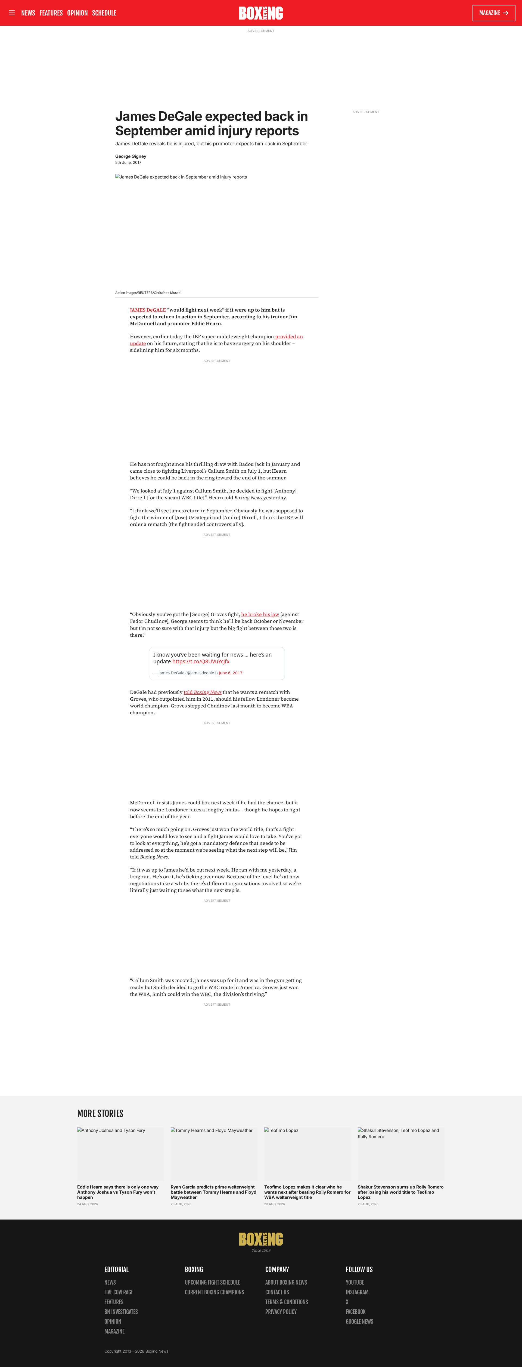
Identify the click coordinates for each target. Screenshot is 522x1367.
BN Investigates (121, 1311)
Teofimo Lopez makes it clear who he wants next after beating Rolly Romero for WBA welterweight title (307, 1192)
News (28, 13)
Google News (359, 1321)
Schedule (104, 13)
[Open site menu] (12, 13)
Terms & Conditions (286, 1302)
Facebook (356, 1311)
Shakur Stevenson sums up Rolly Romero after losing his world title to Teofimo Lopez (401, 1192)
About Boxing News (286, 1282)
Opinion (77, 13)
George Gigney (130, 156)
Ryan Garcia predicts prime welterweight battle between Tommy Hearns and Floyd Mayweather (213, 1192)
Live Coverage (118, 1292)
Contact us (277, 1292)
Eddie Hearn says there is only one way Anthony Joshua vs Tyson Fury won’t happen (118, 1192)
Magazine (489, 13)
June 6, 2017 (231, 672)
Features (51, 13)
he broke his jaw (260, 614)
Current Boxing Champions (214, 1292)
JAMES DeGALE (148, 309)
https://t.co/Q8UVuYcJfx (200, 661)
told (203, 692)
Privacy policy (281, 1311)
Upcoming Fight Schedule (212, 1282)
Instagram (357, 1292)
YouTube (355, 1282)
